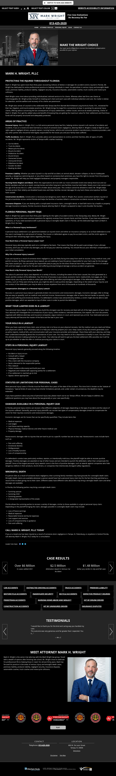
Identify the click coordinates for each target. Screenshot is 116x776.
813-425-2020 (58, 23)
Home (36, 27)
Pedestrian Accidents (14, 600)
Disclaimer (54, 755)
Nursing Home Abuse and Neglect (54, 600)
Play (58, 727)
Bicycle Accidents (68, 594)
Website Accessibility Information (96, 8)
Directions (76, 751)
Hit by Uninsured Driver (55, 606)
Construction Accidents (16, 606)
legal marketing (57, 769)
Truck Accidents (73, 587)
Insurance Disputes (92, 606)
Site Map (63, 755)
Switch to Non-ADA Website (59, 3)
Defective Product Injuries (96, 594)
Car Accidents (11, 587)
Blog (70, 27)
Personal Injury (61, 27)
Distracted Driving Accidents (41, 587)
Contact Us (78, 27)
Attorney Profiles (46, 27)
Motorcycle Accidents (15, 594)
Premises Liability (99, 587)
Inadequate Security (43, 594)
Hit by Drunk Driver (94, 600)
